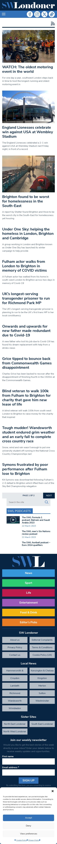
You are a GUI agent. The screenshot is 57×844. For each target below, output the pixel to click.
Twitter (44, 14)
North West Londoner (14, 731)
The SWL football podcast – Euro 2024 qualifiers (36, 544)
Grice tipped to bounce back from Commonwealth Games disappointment (27, 363)
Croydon (14, 678)
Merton (42, 685)
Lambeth (14, 685)
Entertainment (28, 603)
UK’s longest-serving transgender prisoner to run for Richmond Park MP (26, 298)
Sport (28, 583)
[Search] (46, 502)
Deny (28, 825)
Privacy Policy (33, 840)
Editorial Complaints (42, 640)
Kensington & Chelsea (42, 670)
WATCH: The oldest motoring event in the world (27, 69)
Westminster (42, 700)
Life (28, 593)
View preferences (28, 833)
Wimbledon (15, 708)
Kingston (42, 678)
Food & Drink (28, 612)
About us (15, 640)
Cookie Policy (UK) (42, 655)
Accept (28, 817)
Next (49, 495)
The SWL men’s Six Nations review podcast (36, 532)
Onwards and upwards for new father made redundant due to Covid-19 (26, 331)
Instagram (37, 14)
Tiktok (52, 14)
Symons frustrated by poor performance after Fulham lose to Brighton (25, 469)
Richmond (15, 693)
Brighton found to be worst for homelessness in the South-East (25, 201)
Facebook (30, 14)
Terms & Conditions (42, 647)
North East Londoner (15, 724)
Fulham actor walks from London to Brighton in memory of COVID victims (24, 266)
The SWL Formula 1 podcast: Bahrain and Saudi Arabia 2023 (36, 520)
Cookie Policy (21, 840)
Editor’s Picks (28, 622)
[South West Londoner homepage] (28, 5)
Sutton (42, 693)
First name (8, 756)
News (28, 573)
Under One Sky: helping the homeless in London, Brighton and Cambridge (28, 234)
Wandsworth (15, 700)
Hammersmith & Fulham (14, 671)
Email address (10, 767)
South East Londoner (42, 724)
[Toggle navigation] (3, 14)
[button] (52, 791)
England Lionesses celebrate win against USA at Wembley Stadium (27, 132)
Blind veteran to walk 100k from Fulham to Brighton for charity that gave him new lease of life (26, 397)
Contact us (14, 655)
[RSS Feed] (52, 23)
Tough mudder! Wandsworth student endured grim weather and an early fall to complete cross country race (28, 434)
